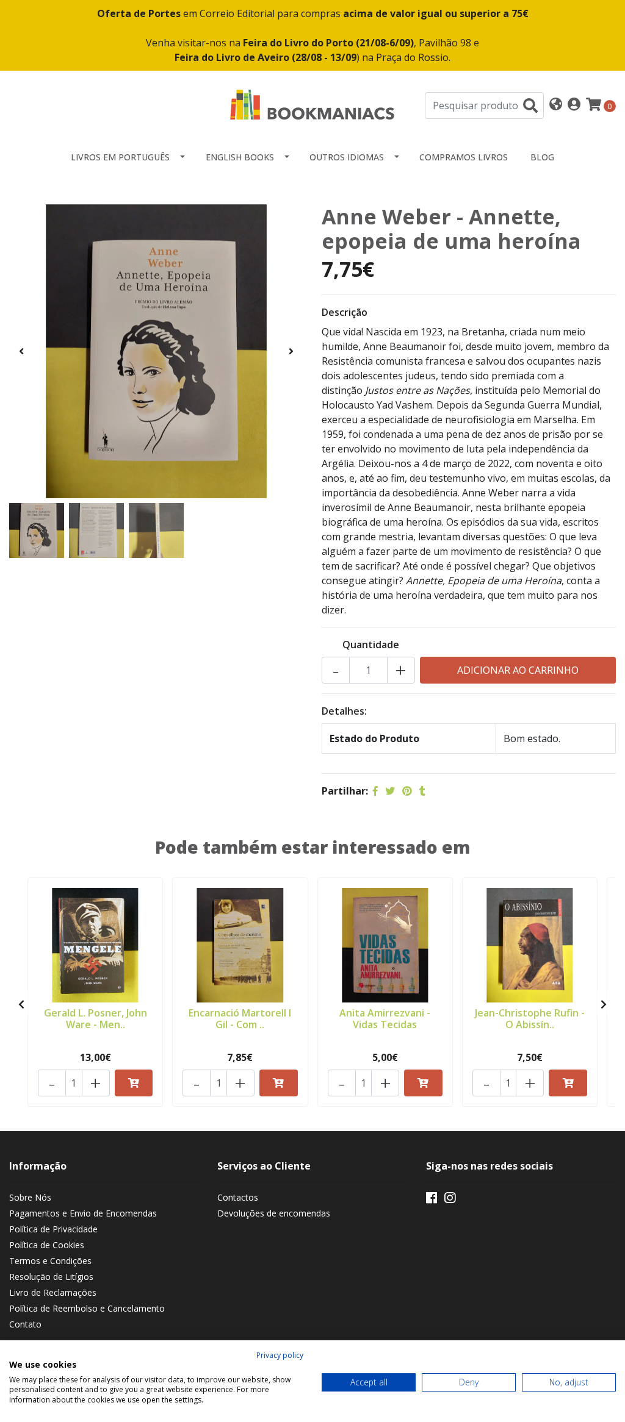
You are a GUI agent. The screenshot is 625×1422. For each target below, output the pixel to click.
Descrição (344, 312)
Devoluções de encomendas (273, 1213)
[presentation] (21, 351)
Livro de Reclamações (52, 1292)
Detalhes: (344, 711)
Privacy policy (279, 1355)
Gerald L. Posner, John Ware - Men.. (95, 1018)
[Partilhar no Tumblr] (422, 791)
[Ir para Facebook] (431, 1200)
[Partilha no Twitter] (390, 791)
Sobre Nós (30, 1197)
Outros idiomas (346, 157)
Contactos (237, 1197)
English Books (240, 157)
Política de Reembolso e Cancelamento (87, 1308)
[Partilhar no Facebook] (375, 791)
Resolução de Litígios (51, 1276)
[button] (555, 105)
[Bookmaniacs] (312, 104)
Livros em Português (120, 157)
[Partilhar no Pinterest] (407, 791)
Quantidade (370, 644)
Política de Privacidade (53, 1229)
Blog (542, 157)
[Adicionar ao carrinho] (134, 1083)
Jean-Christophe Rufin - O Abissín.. (530, 1018)
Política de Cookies (46, 1245)
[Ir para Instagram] (449, 1200)
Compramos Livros (463, 157)
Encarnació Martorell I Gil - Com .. (240, 1018)
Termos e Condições (50, 1261)
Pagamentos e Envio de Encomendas (83, 1213)
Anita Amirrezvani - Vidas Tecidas (384, 1018)
